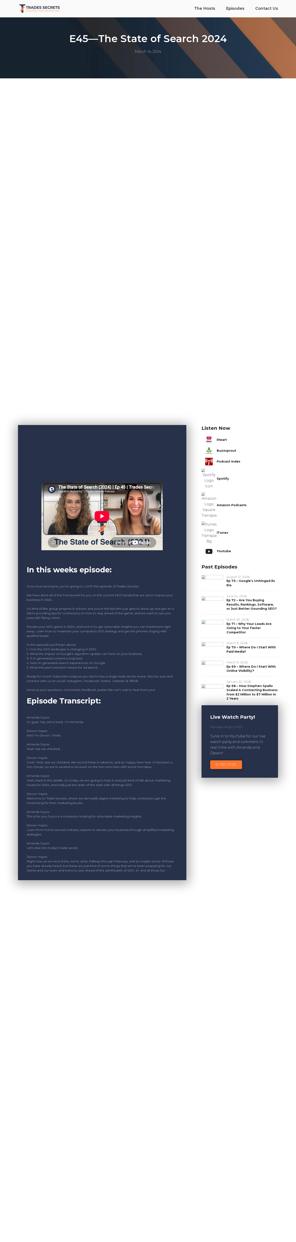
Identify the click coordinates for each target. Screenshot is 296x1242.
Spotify (223, 479)
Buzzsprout (226, 451)
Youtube (224, 551)
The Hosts (204, 8)
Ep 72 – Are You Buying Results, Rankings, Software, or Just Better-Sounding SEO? (251, 604)
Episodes (235, 8)
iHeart (222, 440)
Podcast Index (228, 461)
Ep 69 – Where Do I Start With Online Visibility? (251, 669)
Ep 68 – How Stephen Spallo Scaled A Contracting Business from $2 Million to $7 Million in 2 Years (252, 692)
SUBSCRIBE (226, 765)
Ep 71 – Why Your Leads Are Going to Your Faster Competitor (249, 628)
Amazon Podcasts (232, 505)
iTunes (222, 533)
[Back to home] (39, 8)
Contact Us (266, 8)
